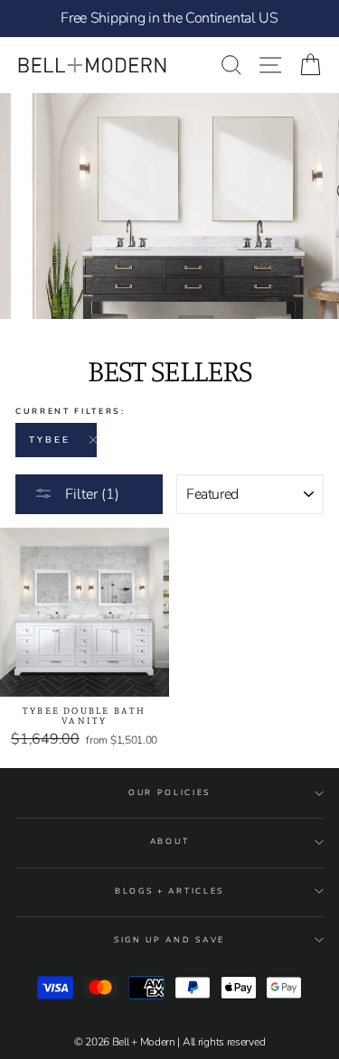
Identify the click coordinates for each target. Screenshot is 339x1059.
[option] (169, 18)
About (169, 841)
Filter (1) (90, 494)
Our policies (169, 792)
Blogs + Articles (169, 891)
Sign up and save (169, 939)
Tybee (50, 440)
